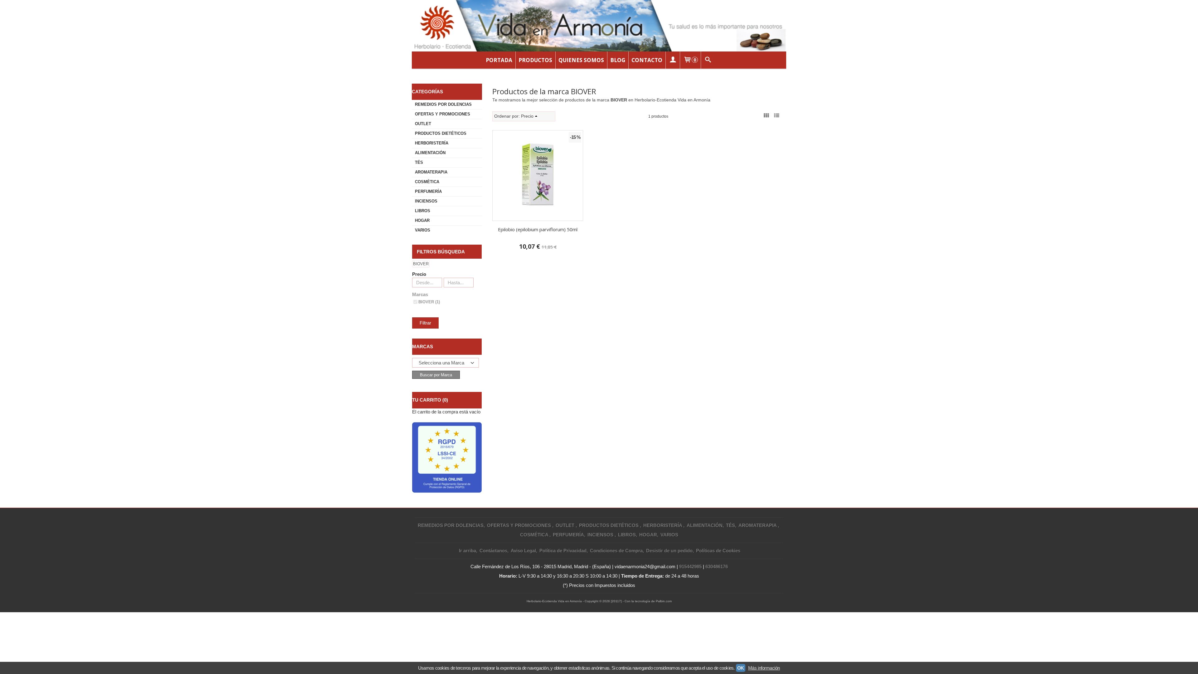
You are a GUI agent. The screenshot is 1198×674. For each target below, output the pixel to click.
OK (740, 668)
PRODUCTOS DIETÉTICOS (440, 133)
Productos (535, 60)
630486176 (716, 566)
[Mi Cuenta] (672, 60)
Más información (764, 668)
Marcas (420, 294)
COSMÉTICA (427, 181)
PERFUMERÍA (428, 191)
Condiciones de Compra (616, 550)
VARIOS (422, 230)
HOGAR (422, 220)
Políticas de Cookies (718, 550)
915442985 (690, 566)
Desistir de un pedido (669, 550)
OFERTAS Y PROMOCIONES (442, 114)
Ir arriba (467, 550)
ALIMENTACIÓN (430, 152)
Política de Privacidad (563, 550)
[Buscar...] (708, 60)
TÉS (419, 162)
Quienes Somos (581, 60)
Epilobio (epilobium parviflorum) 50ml (537, 229)
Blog (617, 60)
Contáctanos (493, 550)
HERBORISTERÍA (431, 143)
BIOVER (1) (429, 302)
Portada (499, 60)
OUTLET (423, 123)
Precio (419, 274)
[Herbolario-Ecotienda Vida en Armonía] (599, 25)
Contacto (646, 60)
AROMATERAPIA (431, 172)
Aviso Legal (523, 550)
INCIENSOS (426, 201)
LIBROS (422, 210)
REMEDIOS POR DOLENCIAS (443, 104)
